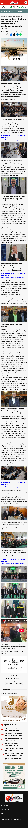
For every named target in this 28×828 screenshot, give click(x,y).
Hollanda (8, 15)
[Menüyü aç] (2, 2)
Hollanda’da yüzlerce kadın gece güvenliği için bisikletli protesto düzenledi (15, 11)
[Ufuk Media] (14, 2)
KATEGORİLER (5, 806)
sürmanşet (19, 683)
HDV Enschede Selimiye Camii (11, 681)
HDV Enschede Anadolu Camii (13, 678)
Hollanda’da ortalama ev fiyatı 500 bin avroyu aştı (13, 739)
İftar (23, 681)
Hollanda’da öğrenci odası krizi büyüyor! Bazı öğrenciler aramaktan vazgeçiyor (13, 729)
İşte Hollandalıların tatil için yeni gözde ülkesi (13, 749)
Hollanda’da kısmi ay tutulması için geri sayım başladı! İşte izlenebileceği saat (13, 754)
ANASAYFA (3, 15)
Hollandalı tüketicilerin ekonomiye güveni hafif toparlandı (11, 744)
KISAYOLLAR (5, 809)
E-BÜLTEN (4, 813)
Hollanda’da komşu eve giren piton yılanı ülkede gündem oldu (14, 759)
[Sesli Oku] (7, 34)
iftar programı (9, 683)
